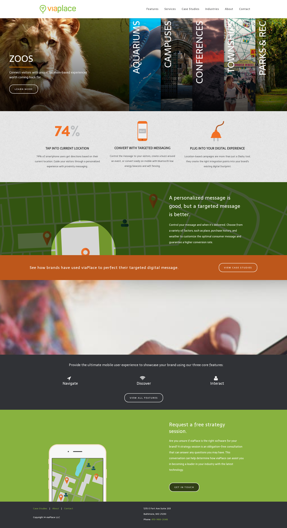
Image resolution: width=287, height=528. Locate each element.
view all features (144, 398)
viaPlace (58, 9)
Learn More (24, 89)
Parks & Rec (262, 48)
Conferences (199, 52)
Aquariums (136, 47)
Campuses (167, 44)
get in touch (184, 487)
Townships (231, 47)
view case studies (238, 267)
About (55, 508)
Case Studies (40, 508)
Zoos (21, 58)
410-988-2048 (159, 519)
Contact (68, 508)
